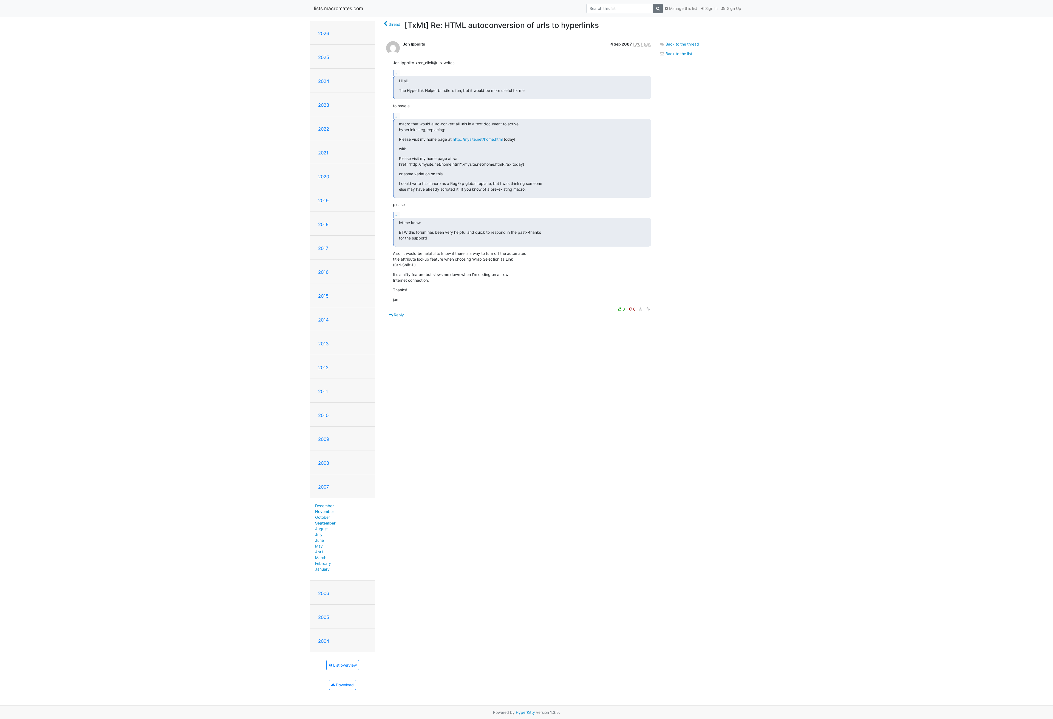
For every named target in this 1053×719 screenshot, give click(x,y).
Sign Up (733, 8)
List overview (344, 665)
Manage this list (682, 8)
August (321, 528)
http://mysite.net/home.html (478, 139)
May (319, 546)
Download (344, 685)
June (319, 540)
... (397, 72)
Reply (398, 314)
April (319, 551)
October (322, 517)
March (320, 557)
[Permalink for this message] (648, 309)
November (324, 511)
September (325, 523)
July (318, 534)
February (323, 563)
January (322, 569)
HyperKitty (525, 712)
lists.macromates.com (338, 8)
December (324, 505)
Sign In (711, 8)
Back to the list (678, 53)
